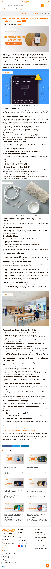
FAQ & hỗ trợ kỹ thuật (36, 13)
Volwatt (29, 438)
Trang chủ (24, 13)
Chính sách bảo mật (39, 545)
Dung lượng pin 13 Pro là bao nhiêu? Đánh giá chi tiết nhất (36, 466)
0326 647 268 (5, 550)
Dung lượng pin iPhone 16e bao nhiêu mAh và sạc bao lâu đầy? (13, 466)
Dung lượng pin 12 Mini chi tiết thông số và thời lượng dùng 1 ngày (13, 490)
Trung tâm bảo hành (23, 540)
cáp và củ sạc (23, 353)
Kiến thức (29, 13)
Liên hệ (19, 537)
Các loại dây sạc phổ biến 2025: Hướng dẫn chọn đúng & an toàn (20, 432)
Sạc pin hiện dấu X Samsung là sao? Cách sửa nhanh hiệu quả (20, 430)
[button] (7, 446)
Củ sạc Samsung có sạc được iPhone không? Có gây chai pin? (20, 429)
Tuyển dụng (21, 535)
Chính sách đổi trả (39, 540)
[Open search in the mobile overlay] (25, 5)
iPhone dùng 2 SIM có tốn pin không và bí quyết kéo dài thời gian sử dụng (13, 515)
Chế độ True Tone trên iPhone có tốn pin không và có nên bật (36, 515)
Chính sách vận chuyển (40, 537)
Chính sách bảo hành (40, 543)
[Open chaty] (47, 565)
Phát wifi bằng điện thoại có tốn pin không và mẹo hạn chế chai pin (35, 490)
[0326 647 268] (2, 550)
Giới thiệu (20, 532)
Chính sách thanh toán (40, 535)
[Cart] (49, 1)
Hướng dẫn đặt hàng (39, 532)
